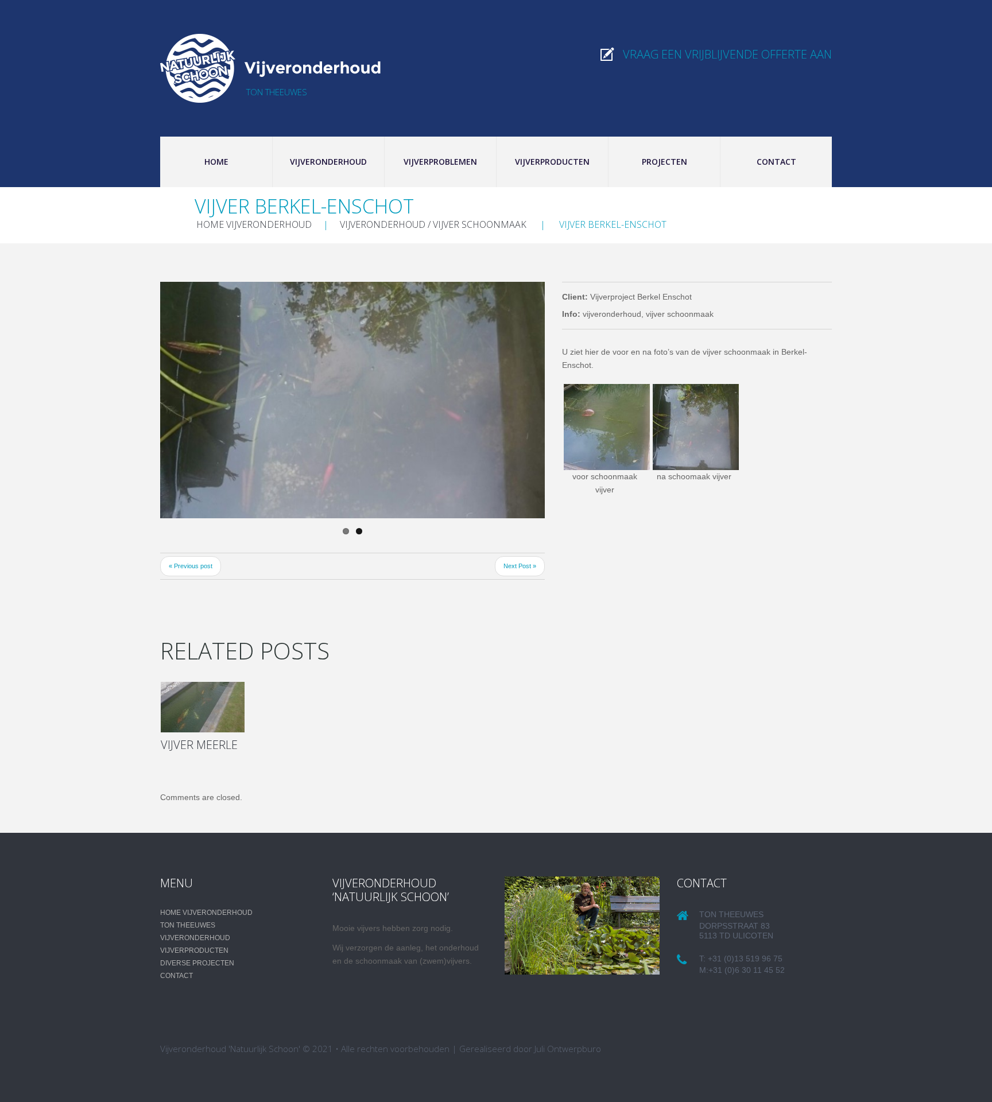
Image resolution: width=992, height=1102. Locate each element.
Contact (776, 161)
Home (216, 161)
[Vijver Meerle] (203, 707)
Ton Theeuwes (187, 925)
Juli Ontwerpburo (567, 1048)
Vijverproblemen (440, 161)
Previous (200, 400)
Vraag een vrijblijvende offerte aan (727, 54)
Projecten (664, 161)
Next (504, 400)
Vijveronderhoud (328, 161)
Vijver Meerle (199, 744)
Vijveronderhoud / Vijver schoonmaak (433, 224)
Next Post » (519, 565)
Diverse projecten (197, 963)
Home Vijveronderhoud (254, 224)
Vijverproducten (552, 161)
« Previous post (190, 565)
